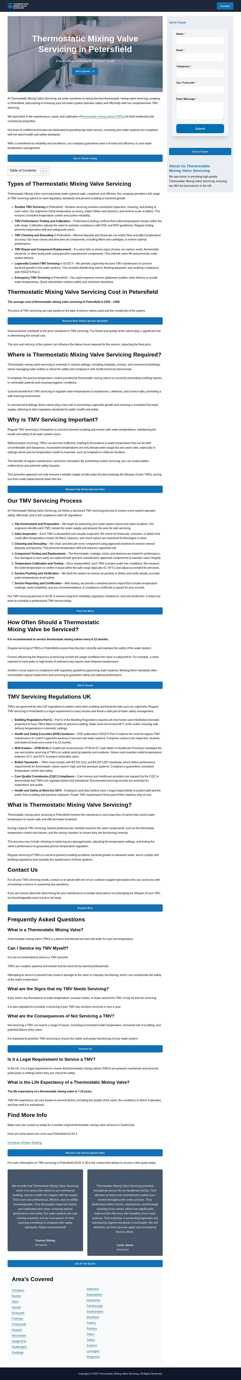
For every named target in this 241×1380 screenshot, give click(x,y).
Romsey (92, 1328)
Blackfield (93, 1317)
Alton (15, 1301)
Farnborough (95, 1305)
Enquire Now (85, 908)
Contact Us (85, 1048)
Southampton (95, 1311)
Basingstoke (94, 1294)
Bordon (26, 1142)
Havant (16, 1307)
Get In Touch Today (85, 158)
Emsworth (18, 1312)
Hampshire (93, 1300)
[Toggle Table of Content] (42, 171)
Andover (92, 1345)
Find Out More (85, 611)
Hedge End (19, 1341)
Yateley (91, 1322)
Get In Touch (85, 685)
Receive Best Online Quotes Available (85, 320)
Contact (225, 6)
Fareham (17, 1318)
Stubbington (19, 1346)
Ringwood (93, 1356)
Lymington (93, 1351)
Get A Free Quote (85, 1263)
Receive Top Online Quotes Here (85, 489)
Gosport (17, 1329)
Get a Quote (83, 71)
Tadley (91, 1339)
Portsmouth (19, 1324)
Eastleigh (18, 1352)
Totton (90, 1334)
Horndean (14, 1142)
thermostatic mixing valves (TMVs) (103, 116)
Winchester (19, 1335)
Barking (37, 1142)
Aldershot (93, 1288)
